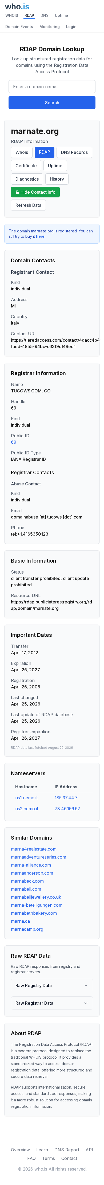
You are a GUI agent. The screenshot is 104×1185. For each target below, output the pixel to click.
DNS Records (74, 152)
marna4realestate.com (34, 849)
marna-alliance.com (31, 865)
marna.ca (20, 921)
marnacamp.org (27, 929)
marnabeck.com (27, 881)
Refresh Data (28, 205)
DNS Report (66, 1149)
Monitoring (49, 26)
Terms (48, 1158)
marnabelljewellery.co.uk (36, 897)
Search (52, 102)
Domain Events (19, 26)
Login (71, 26)
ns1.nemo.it (26, 797)
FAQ (31, 1158)
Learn (42, 1149)
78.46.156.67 (67, 808)
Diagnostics (27, 179)
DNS (45, 15)
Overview (20, 1149)
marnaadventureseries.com (38, 857)
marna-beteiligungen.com (36, 905)
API (89, 1149)
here (40, 236)
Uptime (61, 15)
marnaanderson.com (32, 873)
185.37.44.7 (66, 797)
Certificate (26, 165)
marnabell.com (26, 889)
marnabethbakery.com (34, 913)
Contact (69, 1158)
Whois (21, 152)
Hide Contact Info (38, 192)
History (57, 179)
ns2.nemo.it (26, 808)
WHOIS (11, 15)
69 (13, 442)
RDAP (29, 15)
